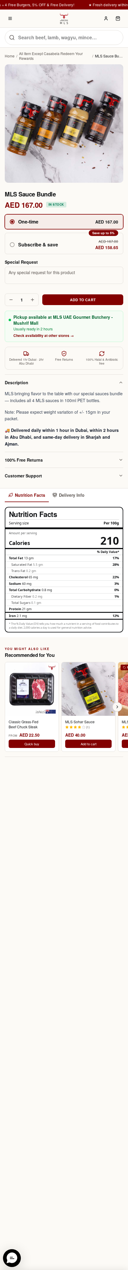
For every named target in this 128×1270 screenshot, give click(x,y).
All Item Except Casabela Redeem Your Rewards (51, 56)
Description (16, 382)
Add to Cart (83, 299)
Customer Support (23, 476)
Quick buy (31, 743)
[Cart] (118, 18)
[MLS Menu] (10, 18)
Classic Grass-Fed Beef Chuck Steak (23, 724)
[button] (64, 243)
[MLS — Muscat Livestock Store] (64, 18)
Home (10, 56)
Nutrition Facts (30, 495)
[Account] (106, 18)
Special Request (21, 262)
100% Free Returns (24, 460)
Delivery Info (72, 495)
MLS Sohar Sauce (80, 721)
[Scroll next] (117, 707)
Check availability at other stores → (43, 335)
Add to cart (88, 743)
